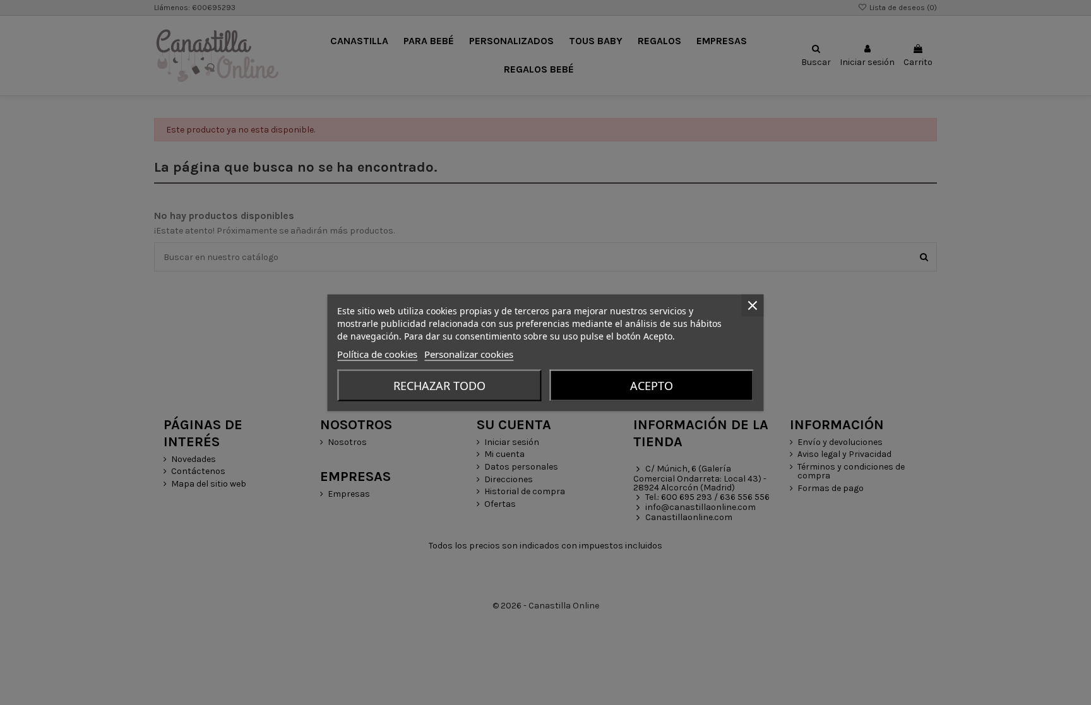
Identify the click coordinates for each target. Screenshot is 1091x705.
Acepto (651, 385)
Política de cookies (377, 353)
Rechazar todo (439, 385)
